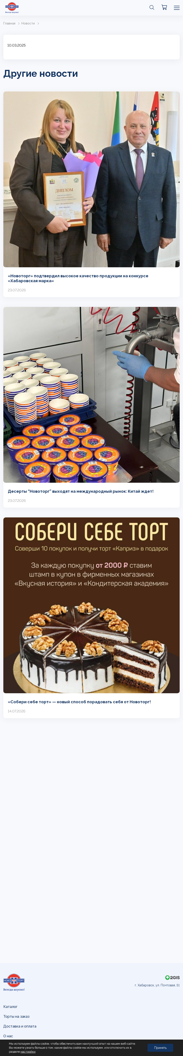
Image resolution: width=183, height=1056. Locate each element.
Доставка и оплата (19, 1026)
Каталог (10, 1007)
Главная (9, 23)
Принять (160, 1048)
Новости (28, 23)
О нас (8, 1036)
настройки (28, 1051)
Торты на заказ (16, 1016)
